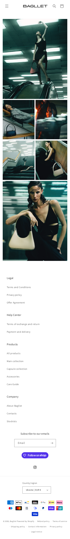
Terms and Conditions (19, 287)
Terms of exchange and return (23, 324)
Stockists (12, 421)
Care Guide (13, 384)
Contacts (12, 413)
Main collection (15, 361)
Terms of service (60, 521)
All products (13, 353)
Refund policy (43, 521)
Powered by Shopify (25, 521)
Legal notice (36, 531)
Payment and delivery (18, 331)
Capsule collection (17, 368)
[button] (7, 6)
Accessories (13, 376)
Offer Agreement (16, 302)
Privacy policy (14, 294)
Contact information (37, 526)
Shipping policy (18, 526)
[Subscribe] (52, 443)
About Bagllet (14, 405)
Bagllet (13, 521)
